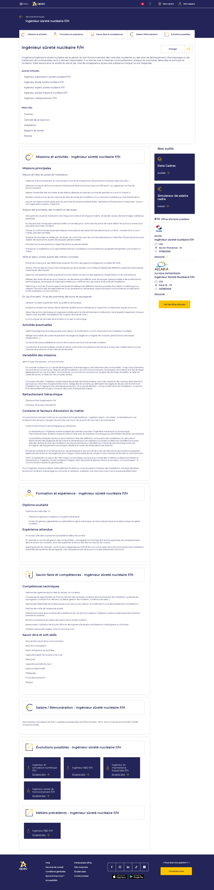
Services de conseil (54, 867)
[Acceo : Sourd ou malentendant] (151, 4)
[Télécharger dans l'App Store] (119, 876)
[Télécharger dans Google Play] (136, 876)
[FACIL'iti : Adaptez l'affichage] (142, 4)
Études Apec (80, 871)
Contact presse (81, 876)
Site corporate (81, 867)
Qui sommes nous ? (55, 876)
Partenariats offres (83, 863)
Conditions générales (55, 871)
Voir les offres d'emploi (174, 304)
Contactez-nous (176, 871)
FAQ (48, 863)
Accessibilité (51, 880)
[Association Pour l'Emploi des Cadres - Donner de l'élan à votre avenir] (39, 4)
